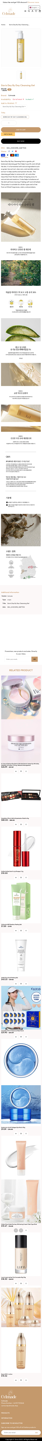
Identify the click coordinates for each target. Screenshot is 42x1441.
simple (9, 599)
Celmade (10, 596)
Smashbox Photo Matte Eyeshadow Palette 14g (15, 818)
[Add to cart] (21, 771)
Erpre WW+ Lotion (6, 1374)
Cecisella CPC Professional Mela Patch (12, 1030)
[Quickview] (16, 771)
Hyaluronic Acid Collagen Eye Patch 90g (13, 1127)
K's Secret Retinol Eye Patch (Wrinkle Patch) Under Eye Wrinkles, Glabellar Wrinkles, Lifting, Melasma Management (20, 764)
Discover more (33, 2)
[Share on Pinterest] (16, 151)
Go (34, 659)
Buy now (20, 141)
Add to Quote (8, 134)
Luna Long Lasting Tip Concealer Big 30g (13, 1277)
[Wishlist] (36, 11)
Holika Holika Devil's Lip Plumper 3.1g (12, 871)
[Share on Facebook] (9, 151)
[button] (34, 7)
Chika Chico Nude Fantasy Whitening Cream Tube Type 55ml (19, 1224)
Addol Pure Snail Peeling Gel (9, 977)
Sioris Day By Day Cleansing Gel (15, 117)
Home (3, 24)
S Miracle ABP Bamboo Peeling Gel (11, 924)
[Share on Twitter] (13, 151)
